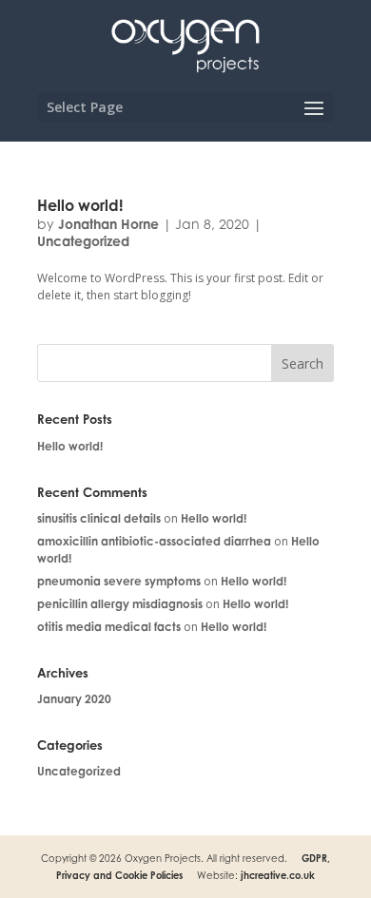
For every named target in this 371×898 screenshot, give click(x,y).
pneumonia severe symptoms (119, 581)
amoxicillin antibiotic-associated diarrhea (154, 541)
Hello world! (80, 205)
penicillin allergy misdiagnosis (120, 604)
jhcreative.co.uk (278, 875)
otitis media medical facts (109, 627)
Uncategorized (83, 241)
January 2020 (74, 699)
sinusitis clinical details (99, 518)
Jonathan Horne (108, 224)
